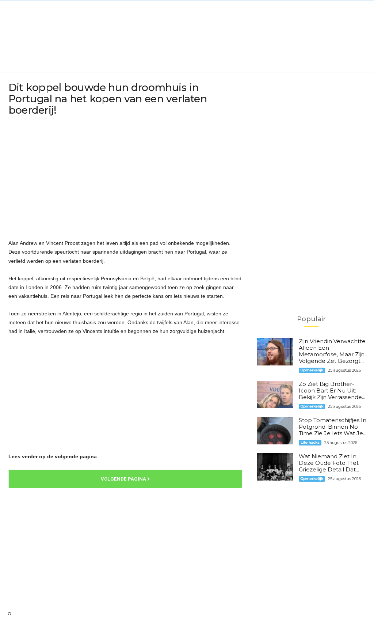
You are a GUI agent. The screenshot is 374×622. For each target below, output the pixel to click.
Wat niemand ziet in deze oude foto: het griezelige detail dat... (329, 463)
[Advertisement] (187, 46)
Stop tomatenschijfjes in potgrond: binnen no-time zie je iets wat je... (332, 427)
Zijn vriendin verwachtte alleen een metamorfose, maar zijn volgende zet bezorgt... (332, 351)
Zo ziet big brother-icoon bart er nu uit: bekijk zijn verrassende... (332, 390)
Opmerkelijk (312, 370)
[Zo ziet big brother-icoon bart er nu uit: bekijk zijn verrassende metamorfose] (275, 394)
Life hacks (310, 442)
